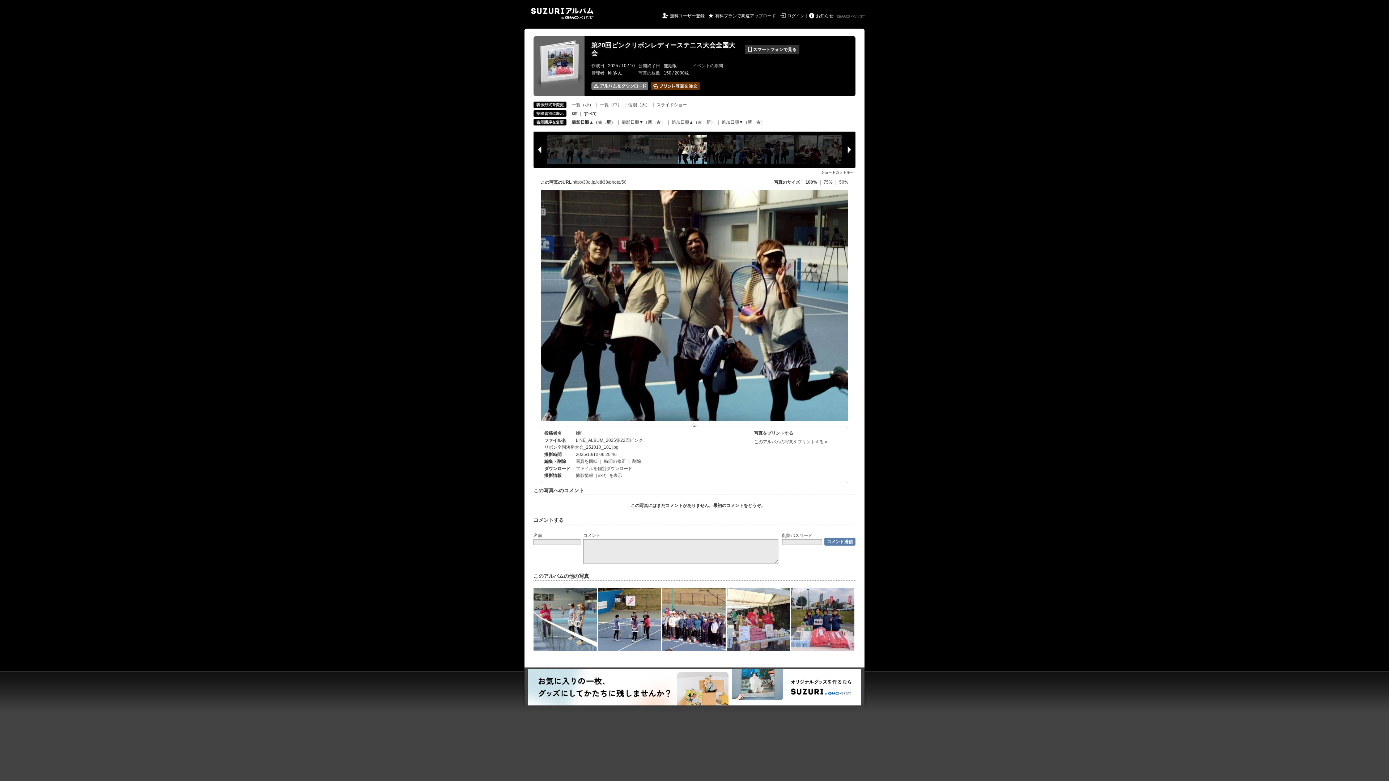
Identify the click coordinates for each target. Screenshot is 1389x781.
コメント (591, 535)
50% (843, 182)
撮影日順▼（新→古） (643, 122)
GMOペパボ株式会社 (851, 16)
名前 (538, 535)
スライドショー (672, 104)
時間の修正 (615, 461)
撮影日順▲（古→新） (593, 122)
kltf (574, 113)
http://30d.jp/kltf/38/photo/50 (599, 182)
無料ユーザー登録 (687, 15)
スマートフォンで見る (772, 49)
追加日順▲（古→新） (693, 122)
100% (811, 182)
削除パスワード (797, 535)
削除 (636, 461)
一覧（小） (583, 104)
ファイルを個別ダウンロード (604, 468)
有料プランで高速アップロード (745, 15)
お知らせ (824, 15)
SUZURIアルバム (562, 13)
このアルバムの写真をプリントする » (790, 441)
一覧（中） (611, 104)
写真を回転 (587, 461)
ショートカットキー (837, 172)
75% (829, 182)
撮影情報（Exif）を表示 (599, 475)
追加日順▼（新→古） (743, 122)
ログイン (795, 15)
